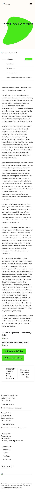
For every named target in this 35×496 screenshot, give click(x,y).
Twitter (6, 453)
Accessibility (6, 436)
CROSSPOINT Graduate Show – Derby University (10, 373)
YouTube (6, 456)
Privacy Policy (6, 434)
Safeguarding (6, 438)
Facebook (6, 450)
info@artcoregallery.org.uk (16, 428)
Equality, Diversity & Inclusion (12, 441)
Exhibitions (29, 59)
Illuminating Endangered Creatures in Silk (24, 373)
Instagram (7, 459)
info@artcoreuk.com (13, 408)
